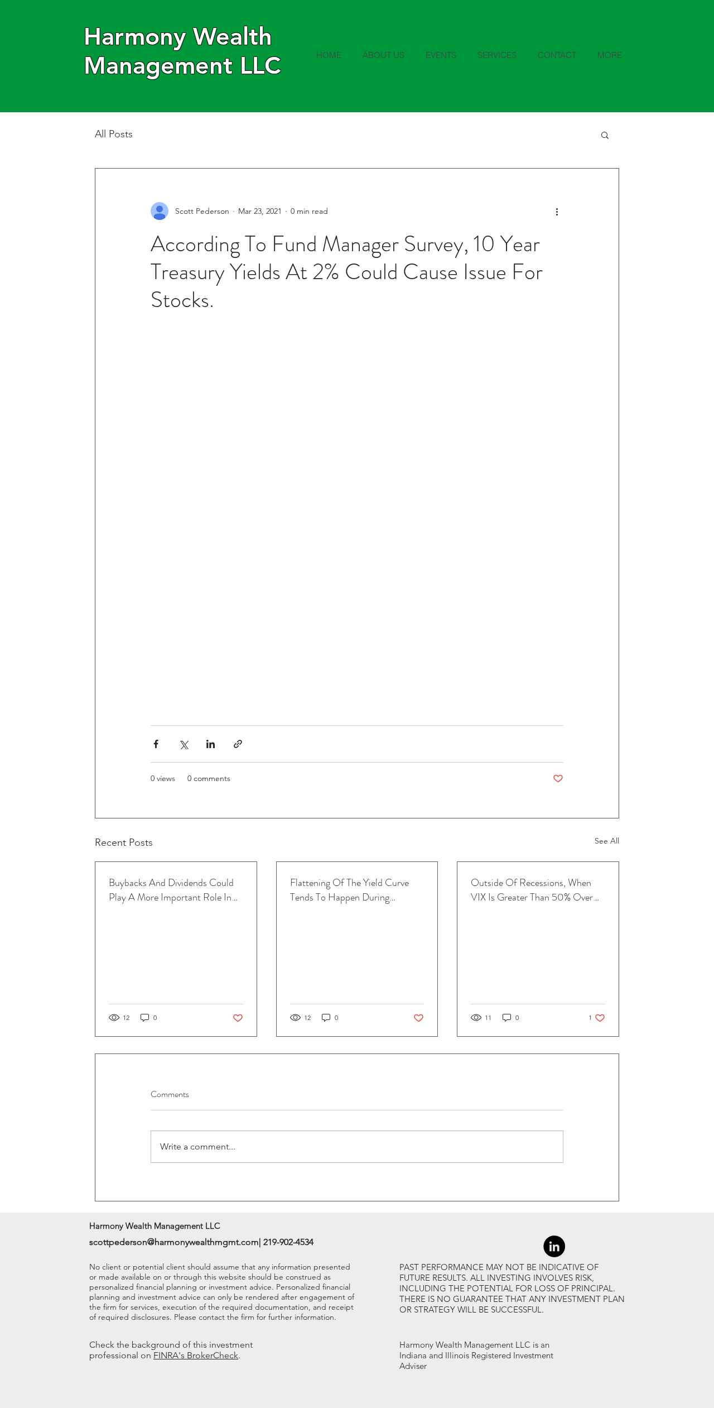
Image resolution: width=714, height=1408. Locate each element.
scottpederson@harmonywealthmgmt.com (174, 1242)
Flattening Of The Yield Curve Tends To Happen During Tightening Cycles (349, 889)
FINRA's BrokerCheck (195, 1355)
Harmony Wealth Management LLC (182, 51)
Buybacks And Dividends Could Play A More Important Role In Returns (171, 889)
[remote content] (357, 519)
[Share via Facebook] (156, 744)
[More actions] (556, 211)
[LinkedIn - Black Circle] (554, 1246)
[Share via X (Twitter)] (183, 744)
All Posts (114, 134)
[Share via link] (238, 744)
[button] (605, 134)
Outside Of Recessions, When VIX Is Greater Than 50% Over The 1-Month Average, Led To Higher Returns (532, 889)
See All (607, 841)
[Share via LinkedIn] (210, 744)
